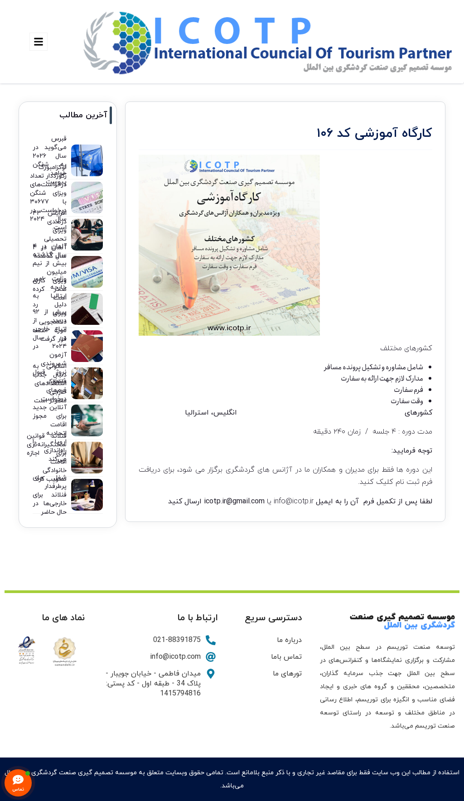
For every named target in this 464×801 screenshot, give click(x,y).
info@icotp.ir (294, 502)
